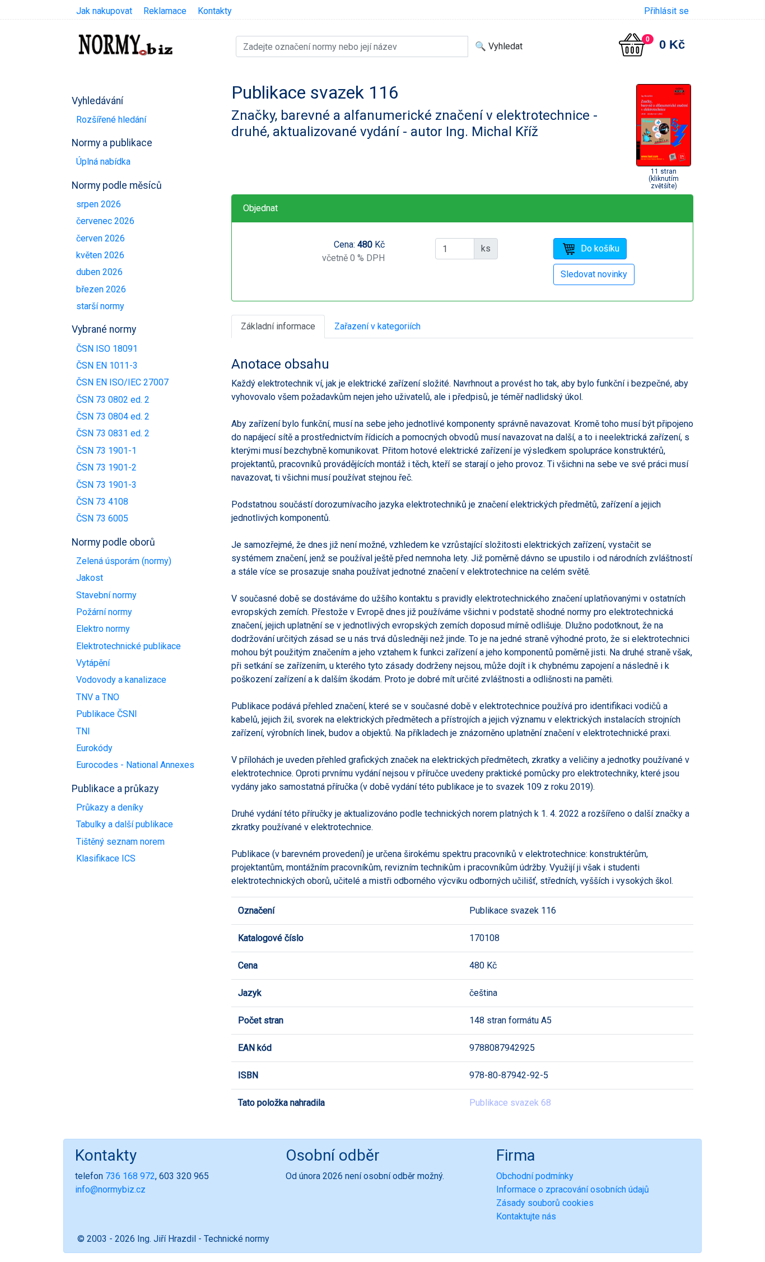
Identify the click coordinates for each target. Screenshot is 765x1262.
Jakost (89, 577)
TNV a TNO (97, 697)
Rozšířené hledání (111, 119)
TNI (83, 731)
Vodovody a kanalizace (121, 679)
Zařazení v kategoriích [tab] (377, 326)
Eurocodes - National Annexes (135, 765)
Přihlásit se (666, 11)
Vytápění (93, 663)
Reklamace (164, 11)
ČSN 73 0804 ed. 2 (113, 416)
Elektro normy (103, 628)
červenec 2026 (105, 221)
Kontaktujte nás (526, 1216)
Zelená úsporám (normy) (123, 561)
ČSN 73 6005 (102, 518)
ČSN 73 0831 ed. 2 (113, 433)
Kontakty (215, 11)
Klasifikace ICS (106, 858)
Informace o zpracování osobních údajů (572, 1189)
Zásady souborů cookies (545, 1203)
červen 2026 (100, 238)
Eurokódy (94, 748)
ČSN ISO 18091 (107, 348)
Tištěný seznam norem (120, 841)
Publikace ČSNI (106, 714)
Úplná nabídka (103, 161)
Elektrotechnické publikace (128, 646)
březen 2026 (101, 289)
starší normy (100, 306)
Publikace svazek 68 (510, 1102)
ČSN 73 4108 (102, 501)
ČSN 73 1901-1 (106, 450)
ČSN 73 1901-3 (106, 484)
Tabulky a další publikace (124, 824)
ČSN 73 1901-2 (106, 467)
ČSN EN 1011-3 (107, 365)
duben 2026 (99, 272)
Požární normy (104, 612)
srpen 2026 (98, 204)
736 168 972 (130, 1176)
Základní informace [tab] (278, 326)
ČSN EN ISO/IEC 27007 (122, 382)
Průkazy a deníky (109, 807)
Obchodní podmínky (534, 1176)
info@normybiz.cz (110, 1189)
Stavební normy (106, 595)
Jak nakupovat (104, 11)
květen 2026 (100, 255)
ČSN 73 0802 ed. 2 (113, 399)
